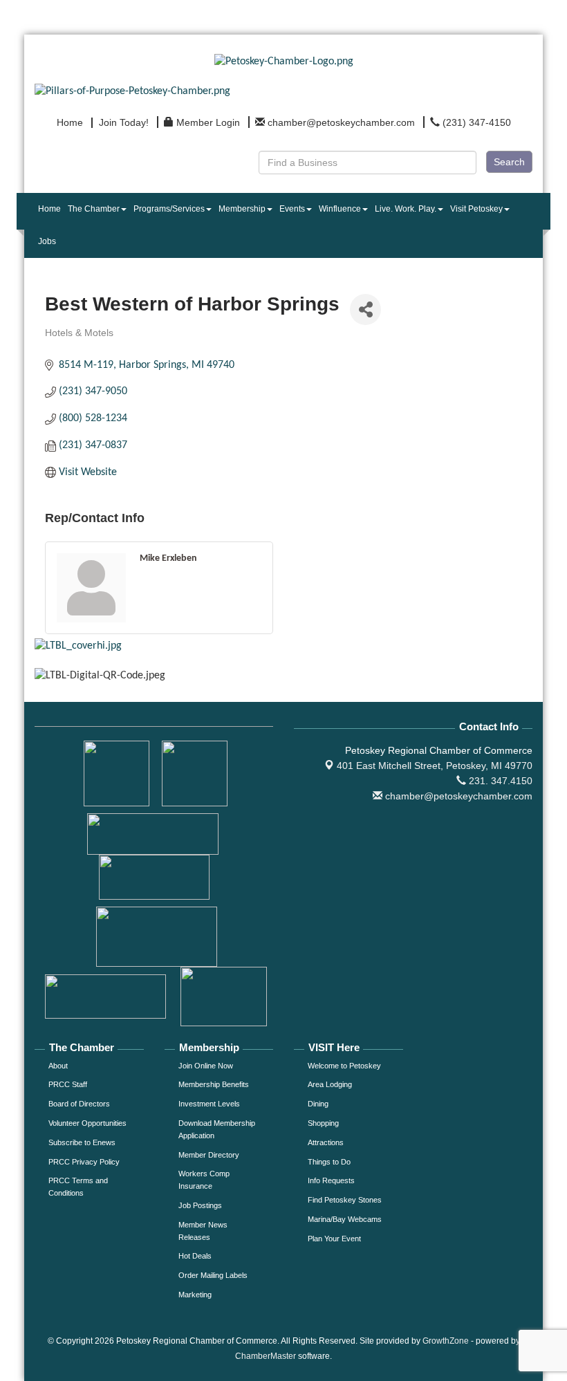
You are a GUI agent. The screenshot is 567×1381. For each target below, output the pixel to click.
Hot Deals (195, 1256)
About (58, 1066)
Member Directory (208, 1155)
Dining (318, 1104)
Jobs (47, 241)
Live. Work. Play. (405, 209)
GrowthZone (445, 1341)
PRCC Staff (67, 1084)
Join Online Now (205, 1066)
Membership (242, 209)
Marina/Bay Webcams (345, 1219)
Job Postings (200, 1205)
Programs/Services (169, 209)
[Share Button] (365, 309)
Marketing (195, 1294)
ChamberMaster (265, 1356)
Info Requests (331, 1180)
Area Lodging (330, 1084)
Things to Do (329, 1162)
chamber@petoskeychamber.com (457, 795)
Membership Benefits (213, 1084)
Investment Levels (209, 1104)
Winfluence (340, 209)
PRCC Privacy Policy (84, 1162)
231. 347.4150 (499, 780)
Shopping (323, 1123)
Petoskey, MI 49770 (434, 765)
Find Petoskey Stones (345, 1200)
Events (292, 209)
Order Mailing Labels (213, 1275)
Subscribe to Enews (81, 1142)
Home (49, 209)
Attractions (326, 1142)
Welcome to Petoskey (344, 1066)
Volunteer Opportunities (87, 1123)
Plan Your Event (334, 1238)
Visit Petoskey (476, 209)
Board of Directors (79, 1104)
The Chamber (94, 209)
